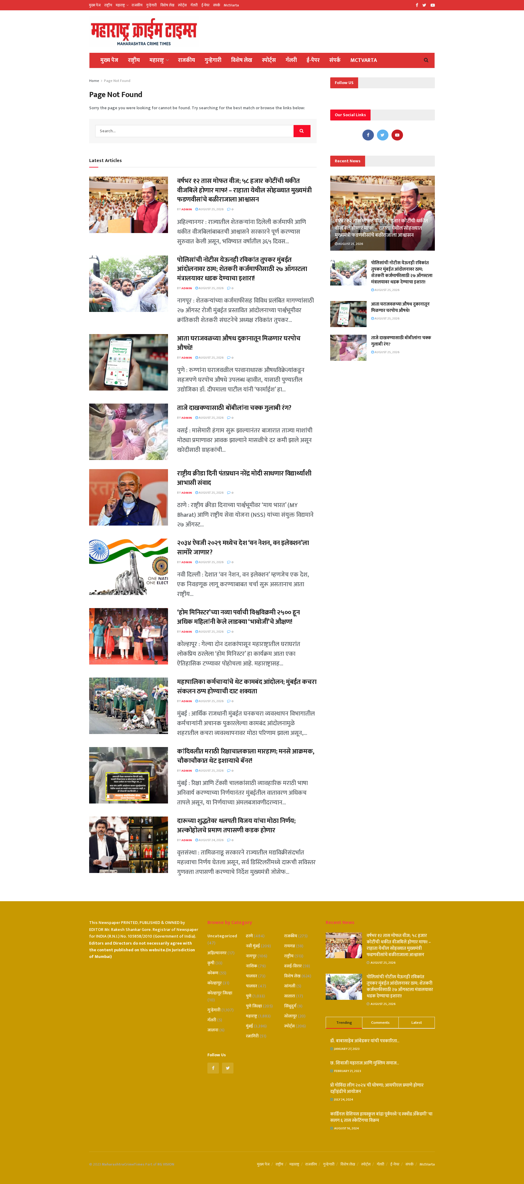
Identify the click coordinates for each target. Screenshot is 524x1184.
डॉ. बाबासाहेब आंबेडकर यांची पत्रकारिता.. (364, 1041)
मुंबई (249, 1026)
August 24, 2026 (211, 840)
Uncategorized (222, 935)
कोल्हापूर (214, 982)
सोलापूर (290, 1016)
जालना (212, 1030)
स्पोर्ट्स (182, 5)
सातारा (289, 996)
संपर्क (216, 5)
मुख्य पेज (95, 5)
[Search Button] (302, 131)
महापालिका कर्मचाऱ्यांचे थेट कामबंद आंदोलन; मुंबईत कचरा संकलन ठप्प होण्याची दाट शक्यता (247, 686)
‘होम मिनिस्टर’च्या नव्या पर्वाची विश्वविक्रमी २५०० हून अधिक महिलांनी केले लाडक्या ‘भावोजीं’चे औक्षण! (238, 617)
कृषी (210, 962)
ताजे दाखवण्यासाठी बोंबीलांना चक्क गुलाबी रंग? (234, 408)
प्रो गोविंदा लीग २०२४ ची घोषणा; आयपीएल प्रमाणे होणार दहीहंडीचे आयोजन (377, 1088)
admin (186, 209)
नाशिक (251, 965)
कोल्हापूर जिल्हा (219, 992)
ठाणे (249, 935)
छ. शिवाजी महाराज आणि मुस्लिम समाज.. (364, 1063)
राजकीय (137, 5)
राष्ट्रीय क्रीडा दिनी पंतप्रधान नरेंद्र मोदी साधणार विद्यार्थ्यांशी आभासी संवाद (244, 478)
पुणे (248, 996)
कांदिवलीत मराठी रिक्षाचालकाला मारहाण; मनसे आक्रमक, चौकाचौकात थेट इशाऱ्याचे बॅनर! (245, 756)
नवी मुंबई (253, 945)
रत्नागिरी (252, 1036)
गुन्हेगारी (151, 5)
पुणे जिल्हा (254, 1006)
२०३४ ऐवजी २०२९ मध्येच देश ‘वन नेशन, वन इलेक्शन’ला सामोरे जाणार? (243, 547)
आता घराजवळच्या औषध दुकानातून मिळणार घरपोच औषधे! (238, 343)
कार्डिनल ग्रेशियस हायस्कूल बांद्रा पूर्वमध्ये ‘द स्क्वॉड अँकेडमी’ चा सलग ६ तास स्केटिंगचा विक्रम (381, 1117)
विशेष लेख (167, 5)
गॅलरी (194, 5)
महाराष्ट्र (120, 5)
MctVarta (231, 5)
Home (94, 81)
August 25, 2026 (211, 209)
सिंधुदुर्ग (290, 1006)
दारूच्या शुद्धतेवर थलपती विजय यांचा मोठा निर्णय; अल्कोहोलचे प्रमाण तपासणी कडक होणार (236, 825)
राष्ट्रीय (108, 5)
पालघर (251, 976)
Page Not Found (117, 81)
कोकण (212, 972)
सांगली (289, 986)
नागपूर (251, 955)
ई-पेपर (205, 5)
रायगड (289, 945)
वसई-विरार (293, 965)
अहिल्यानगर (217, 952)
